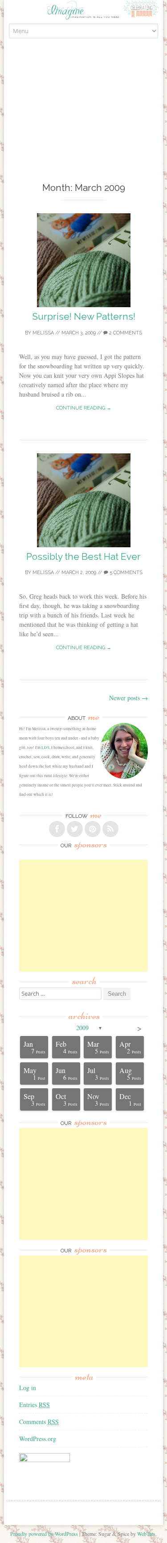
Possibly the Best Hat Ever (83, 556)
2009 (82, 1027)
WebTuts (146, 1533)
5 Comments (125, 572)
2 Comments (125, 333)
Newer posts (128, 697)
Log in (27, 1387)
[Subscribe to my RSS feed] (110, 829)
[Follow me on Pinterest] (93, 829)
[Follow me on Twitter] (75, 829)
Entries (34, 1404)
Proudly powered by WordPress (44, 1533)
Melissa (43, 333)
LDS (45, 747)
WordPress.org (37, 1438)
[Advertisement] (84, 120)
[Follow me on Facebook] (57, 829)
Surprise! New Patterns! (83, 316)
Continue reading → (83, 408)
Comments (39, 1421)
